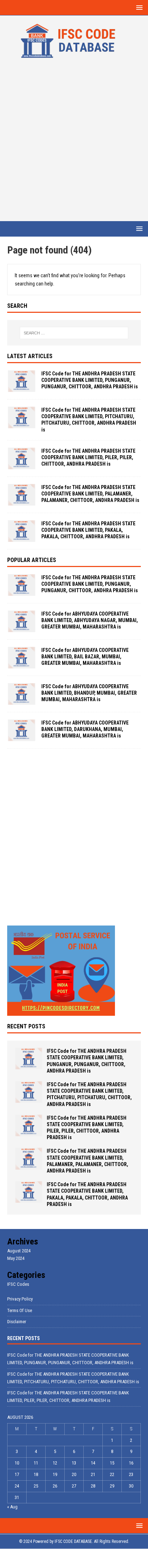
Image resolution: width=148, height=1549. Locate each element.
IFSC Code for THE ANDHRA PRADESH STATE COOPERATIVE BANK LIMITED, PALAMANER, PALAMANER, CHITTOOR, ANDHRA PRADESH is (90, 493)
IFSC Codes (18, 1284)
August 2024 (19, 1250)
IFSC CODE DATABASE (73, 1541)
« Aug (12, 1506)
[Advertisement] (74, 143)
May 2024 (15, 1258)
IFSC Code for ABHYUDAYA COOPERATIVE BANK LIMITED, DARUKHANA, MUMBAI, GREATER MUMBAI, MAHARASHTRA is (85, 729)
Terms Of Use (19, 1310)
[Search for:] (74, 333)
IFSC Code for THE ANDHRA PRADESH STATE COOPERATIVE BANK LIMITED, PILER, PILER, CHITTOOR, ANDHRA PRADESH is (88, 457)
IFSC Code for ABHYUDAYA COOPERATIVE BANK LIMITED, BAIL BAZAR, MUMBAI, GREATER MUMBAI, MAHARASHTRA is (85, 656)
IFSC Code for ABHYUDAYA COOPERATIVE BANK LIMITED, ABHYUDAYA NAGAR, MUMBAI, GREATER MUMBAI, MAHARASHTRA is (89, 620)
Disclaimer (16, 1321)
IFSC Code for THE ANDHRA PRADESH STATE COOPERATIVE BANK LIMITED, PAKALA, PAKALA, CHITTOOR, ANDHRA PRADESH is (88, 530)
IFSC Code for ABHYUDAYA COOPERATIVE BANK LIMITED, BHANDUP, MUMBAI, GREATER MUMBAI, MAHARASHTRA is (89, 693)
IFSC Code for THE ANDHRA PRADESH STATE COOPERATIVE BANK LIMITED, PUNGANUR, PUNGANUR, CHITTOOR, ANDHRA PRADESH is (89, 380)
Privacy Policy (20, 1299)
